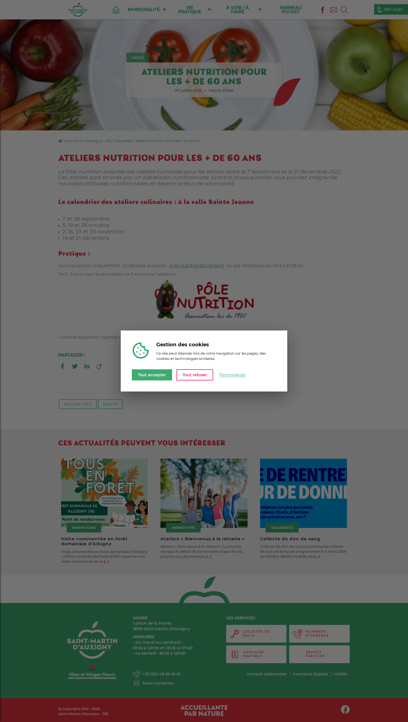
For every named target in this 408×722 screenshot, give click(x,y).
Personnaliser (232, 374)
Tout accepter (152, 374)
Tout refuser (195, 374)
